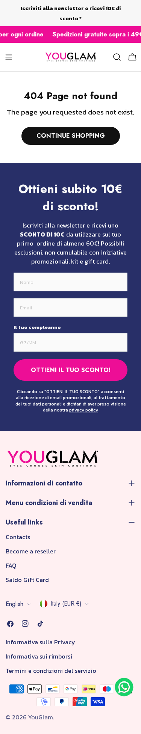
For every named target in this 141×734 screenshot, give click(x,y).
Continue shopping (70, 135)
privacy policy (83, 410)
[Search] (116, 57)
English (14, 604)
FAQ (11, 565)
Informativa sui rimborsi (39, 656)
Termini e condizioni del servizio (51, 670)
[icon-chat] (124, 687)
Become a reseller (31, 551)
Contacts (18, 536)
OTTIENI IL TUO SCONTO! (71, 370)
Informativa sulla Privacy (40, 642)
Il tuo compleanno (37, 327)
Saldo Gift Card (27, 579)
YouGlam (40, 717)
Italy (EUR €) (66, 603)
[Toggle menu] (8, 57)
